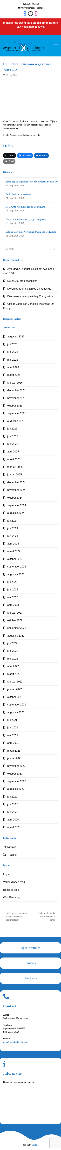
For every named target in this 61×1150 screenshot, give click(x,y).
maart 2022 (13, 674)
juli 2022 (12, 643)
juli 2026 (12, 344)
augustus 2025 (15, 421)
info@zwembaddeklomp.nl (32, 8)
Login (6, 874)
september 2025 (16, 413)
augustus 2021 (15, 712)
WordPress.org (11, 897)
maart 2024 (13, 551)
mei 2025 (12, 444)
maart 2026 (13, 375)
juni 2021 (12, 727)
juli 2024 (12, 520)
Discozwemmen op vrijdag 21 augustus (30, 296)
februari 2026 (15, 382)
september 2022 (16, 628)
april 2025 (13, 451)
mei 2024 (12, 536)
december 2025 (16, 390)
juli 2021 (12, 720)
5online (35, 1145)
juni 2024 (12, 528)
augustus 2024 (15, 513)
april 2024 (13, 543)
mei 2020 (12, 812)
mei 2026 (12, 359)
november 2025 (16, 398)
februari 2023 (15, 612)
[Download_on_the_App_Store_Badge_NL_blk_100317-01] (24, 1095)
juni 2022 (12, 650)
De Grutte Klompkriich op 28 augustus (29, 288)
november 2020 (16, 766)
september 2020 (16, 781)
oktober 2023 (14, 559)
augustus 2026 (15, 336)
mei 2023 (12, 597)
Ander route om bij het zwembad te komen (45, 917)
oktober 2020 (14, 773)
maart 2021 (13, 750)
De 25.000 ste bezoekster (22, 281)
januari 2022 (14, 689)
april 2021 (13, 743)
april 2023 (13, 605)
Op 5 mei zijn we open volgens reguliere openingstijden (15, 917)
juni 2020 (12, 804)
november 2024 (16, 490)
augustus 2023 (15, 574)
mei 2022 (12, 658)
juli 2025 (12, 428)
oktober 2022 (14, 620)
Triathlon (12, 854)
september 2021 (16, 704)
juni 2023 (12, 589)
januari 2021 (14, 758)
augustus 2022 (15, 635)
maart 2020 (13, 827)
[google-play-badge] (24, 1114)
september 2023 (16, 566)
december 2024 (16, 482)
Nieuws (11, 847)
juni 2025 (12, 436)
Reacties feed (11, 889)
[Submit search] (55, 249)
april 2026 (13, 367)
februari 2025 (15, 467)
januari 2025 (14, 474)
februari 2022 (15, 681)
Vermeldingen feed (14, 882)
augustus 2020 (15, 788)
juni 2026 (12, 352)
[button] (56, 45)
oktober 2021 (14, 697)
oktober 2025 (14, 405)
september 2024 (16, 505)
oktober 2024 (14, 497)
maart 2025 (13, 459)
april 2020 (13, 819)
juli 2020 (12, 796)
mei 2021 (12, 735)
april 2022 (13, 666)
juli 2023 (12, 582)
